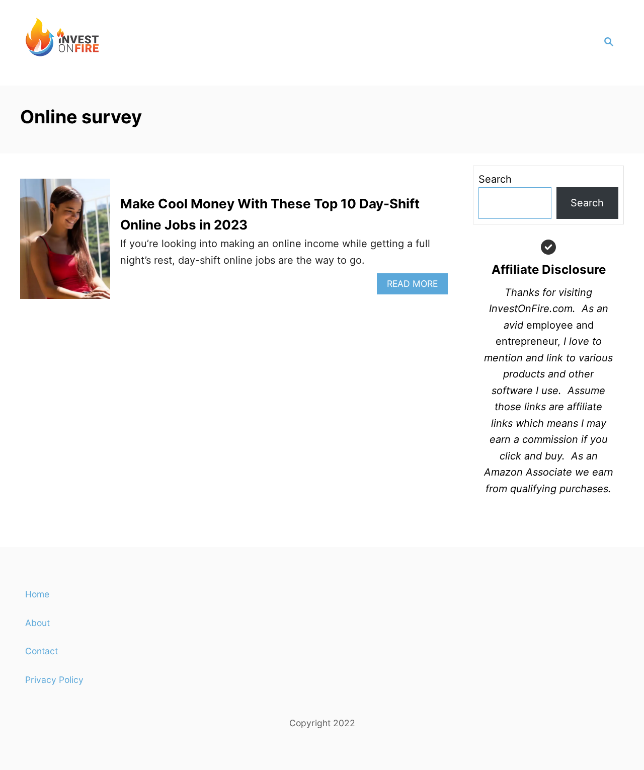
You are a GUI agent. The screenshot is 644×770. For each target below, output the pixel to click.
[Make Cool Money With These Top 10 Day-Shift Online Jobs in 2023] (65, 244)
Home (37, 594)
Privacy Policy (54, 679)
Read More (417, 286)
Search (495, 179)
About (37, 623)
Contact (41, 651)
